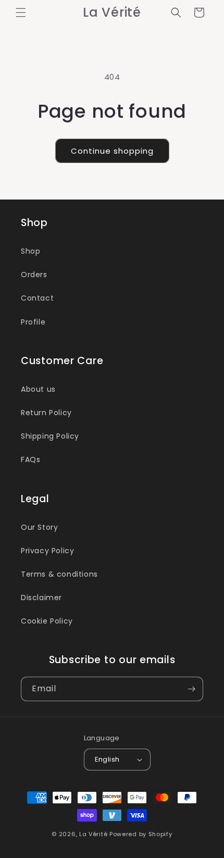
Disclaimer (41, 597)
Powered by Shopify (140, 834)
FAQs (30, 459)
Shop (30, 251)
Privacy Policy (47, 550)
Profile (33, 322)
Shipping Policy (50, 436)
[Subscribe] (191, 689)
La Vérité (93, 834)
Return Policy (46, 412)
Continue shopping (112, 150)
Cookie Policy (47, 621)
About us (38, 389)
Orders (34, 274)
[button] (20, 12)
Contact (37, 298)
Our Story (39, 527)
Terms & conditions (59, 574)
